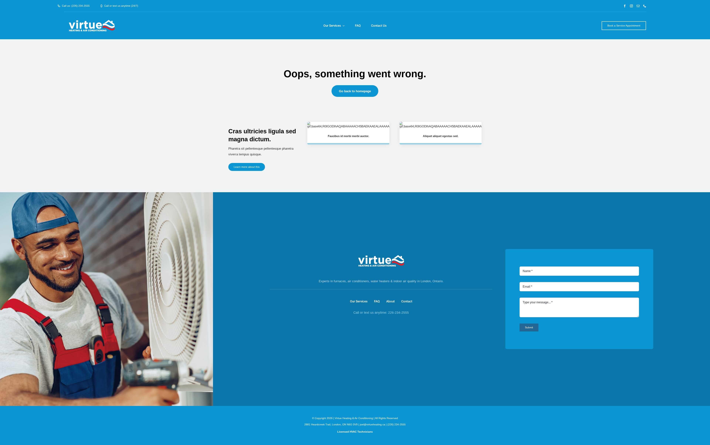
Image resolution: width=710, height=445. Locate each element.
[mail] (638, 5)
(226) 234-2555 (396, 424)
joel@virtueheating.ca (372, 424)
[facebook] (624, 5)
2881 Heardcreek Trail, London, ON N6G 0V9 (331, 424)
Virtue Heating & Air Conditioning (354, 418)
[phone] (644, 5)
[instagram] (631, 5)
